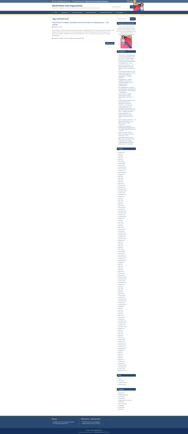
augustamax (57, 38)
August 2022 (121, 240)
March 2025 (121, 183)
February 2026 (121, 163)
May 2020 (120, 290)
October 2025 (121, 170)
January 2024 (121, 209)
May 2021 (120, 268)
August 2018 (121, 328)
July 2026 (120, 154)
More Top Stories (122, 403)
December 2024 (122, 189)
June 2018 (120, 332)
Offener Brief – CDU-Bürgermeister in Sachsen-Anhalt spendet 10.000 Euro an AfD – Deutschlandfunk (126, 56)
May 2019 (120, 312)
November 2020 (122, 279)
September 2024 (122, 194)
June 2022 (120, 244)
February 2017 (121, 361)
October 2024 (121, 192)
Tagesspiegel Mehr (80, 38)
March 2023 (121, 227)
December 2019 (122, 299)
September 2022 (122, 238)
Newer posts (109, 43)
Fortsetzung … (56, 35)
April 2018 (120, 335)
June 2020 (120, 288)
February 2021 (121, 273)
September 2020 (122, 282)
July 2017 (120, 352)
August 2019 (121, 306)
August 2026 (121, 152)
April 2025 (120, 181)
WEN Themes (106, 432)
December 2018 (122, 321)
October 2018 (121, 324)
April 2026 (120, 159)
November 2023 (122, 213)
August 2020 (121, 284)
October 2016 (121, 368)
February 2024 (121, 207)
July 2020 (120, 286)
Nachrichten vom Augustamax (67, 5)
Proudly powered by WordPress (85, 432)
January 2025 (121, 187)
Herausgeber (119, 12)
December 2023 (122, 211)
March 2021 (121, 271)
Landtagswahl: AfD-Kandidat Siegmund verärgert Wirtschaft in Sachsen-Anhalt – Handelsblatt (126, 142)
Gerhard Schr (65, 38)
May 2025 (120, 180)
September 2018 (122, 326)
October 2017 (121, 346)
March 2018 (121, 337)
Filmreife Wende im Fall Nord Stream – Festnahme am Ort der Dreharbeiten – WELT (126, 134)
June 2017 (120, 354)
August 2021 (121, 262)
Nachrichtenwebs (91, 12)
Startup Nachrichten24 (106, 12)
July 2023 (120, 220)
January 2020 (121, 297)
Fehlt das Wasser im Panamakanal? (91, 422)
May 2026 (120, 158)
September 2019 (122, 304)
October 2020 (121, 280)
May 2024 (120, 202)
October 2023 (121, 214)
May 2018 (120, 334)
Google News (72, 38)
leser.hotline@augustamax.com (62, 1)
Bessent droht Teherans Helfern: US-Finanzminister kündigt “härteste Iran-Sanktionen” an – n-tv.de (126, 61)
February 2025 (121, 185)
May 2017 (120, 356)
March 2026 (121, 161)
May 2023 (120, 224)
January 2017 (121, 363)
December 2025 (122, 167)
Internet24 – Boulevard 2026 (91, 419)
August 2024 (121, 196)
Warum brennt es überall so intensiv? (91, 423)
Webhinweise (121, 407)
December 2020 (122, 277)
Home (55, 12)
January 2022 (121, 253)
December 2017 (122, 343)
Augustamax (64, 12)
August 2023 (121, 218)
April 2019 (120, 313)
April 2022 (120, 247)
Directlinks (130, 1)
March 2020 (121, 293)
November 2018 (122, 323)
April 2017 (120, 357)
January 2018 (121, 341)
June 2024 (120, 200)
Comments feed (122, 382)
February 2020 (121, 295)
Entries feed (121, 381)
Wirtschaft (120, 409)
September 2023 (122, 216)
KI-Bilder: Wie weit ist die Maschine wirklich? (64, 422)
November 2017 (122, 345)
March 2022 (121, 249)
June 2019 (120, 310)
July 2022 (120, 242)
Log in (119, 379)
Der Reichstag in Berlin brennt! (61, 423)
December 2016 (122, 365)
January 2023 (121, 231)
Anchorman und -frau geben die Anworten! (96, 1)
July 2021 (120, 264)
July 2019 (120, 308)
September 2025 (122, 172)
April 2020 (120, 291)
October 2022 (121, 236)
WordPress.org (122, 384)
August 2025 (121, 174)
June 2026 (120, 156)
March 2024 (121, 205)
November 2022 (122, 235)
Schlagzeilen (121, 405)
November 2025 (122, 169)
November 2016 (122, 367)
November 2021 (122, 257)
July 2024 (120, 198)
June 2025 (120, 178)
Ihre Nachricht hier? (77, 12)
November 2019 (122, 301)
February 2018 (121, 339)
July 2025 (120, 176)
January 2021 (121, 275)
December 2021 (122, 255)
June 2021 (120, 266)
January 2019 (121, 319)
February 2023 (121, 229)
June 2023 (120, 222)
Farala (55, 419)
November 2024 (122, 191)
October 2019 (121, 302)
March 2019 (121, 315)
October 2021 (121, 258)
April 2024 (120, 203)
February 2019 (121, 317)
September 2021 (122, 260)
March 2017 (121, 359)
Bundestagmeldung (123, 394)
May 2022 (120, 246)
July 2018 (120, 330)
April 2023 (120, 225)
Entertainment (121, 398)
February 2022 (121, 251)
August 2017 (121, 350)
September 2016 (122, 370)
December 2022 (122, 233)
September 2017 (122, 348)
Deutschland (121, 396)
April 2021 (120, 269)
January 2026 (121, 165)
